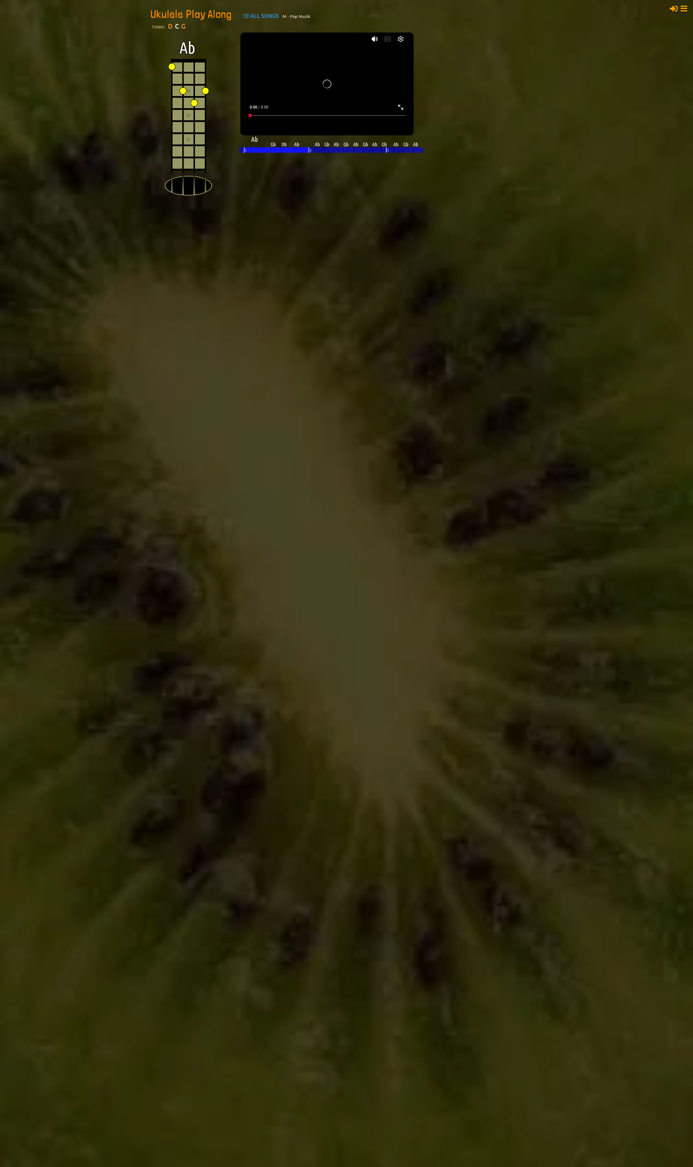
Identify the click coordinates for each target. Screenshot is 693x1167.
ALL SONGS (264, 16)
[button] (685, 8)
